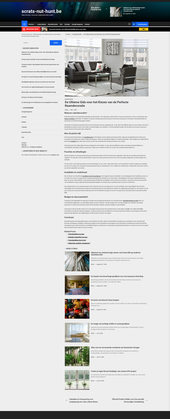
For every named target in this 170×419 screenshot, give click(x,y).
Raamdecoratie (53, 24)
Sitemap (24, 145)
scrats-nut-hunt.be (41, 11)
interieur (73, 141)
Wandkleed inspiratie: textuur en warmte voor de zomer (38, 82)
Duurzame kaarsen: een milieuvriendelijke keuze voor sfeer (39, 71)
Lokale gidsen (41, 24)
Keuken (24, 122)
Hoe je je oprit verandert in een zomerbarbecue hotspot (38, 59)
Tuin (61, 24)
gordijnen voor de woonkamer (91, 176)
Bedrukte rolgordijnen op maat (77, 237)
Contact (87, 24)
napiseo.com (55, 155)
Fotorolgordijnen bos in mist (77, 240)
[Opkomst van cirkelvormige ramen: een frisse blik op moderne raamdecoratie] (116, 12)
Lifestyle (67, 24)
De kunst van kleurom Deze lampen (105, 300)
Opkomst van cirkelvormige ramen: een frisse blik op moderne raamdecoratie (134, 9)
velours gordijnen (69, 119)
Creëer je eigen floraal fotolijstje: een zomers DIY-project (113, 371)
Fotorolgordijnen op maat (76, 234)
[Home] (24, 24)
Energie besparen (77, 24)
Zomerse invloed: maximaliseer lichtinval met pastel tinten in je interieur (40, 65)
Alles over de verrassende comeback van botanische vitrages (115, 347)
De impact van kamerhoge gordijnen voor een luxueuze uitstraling (117, 276)
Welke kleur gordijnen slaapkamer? (79, 243)
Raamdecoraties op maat (130, 200)
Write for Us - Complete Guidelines (32, 147)
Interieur (31, 24)
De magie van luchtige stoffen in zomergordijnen (110, 324)
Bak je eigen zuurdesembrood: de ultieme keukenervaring (39, 92)
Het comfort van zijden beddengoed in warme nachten (38, 87)
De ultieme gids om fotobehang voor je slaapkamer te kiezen (40, 102)
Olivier (66, 110)
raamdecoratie (88, 137)
